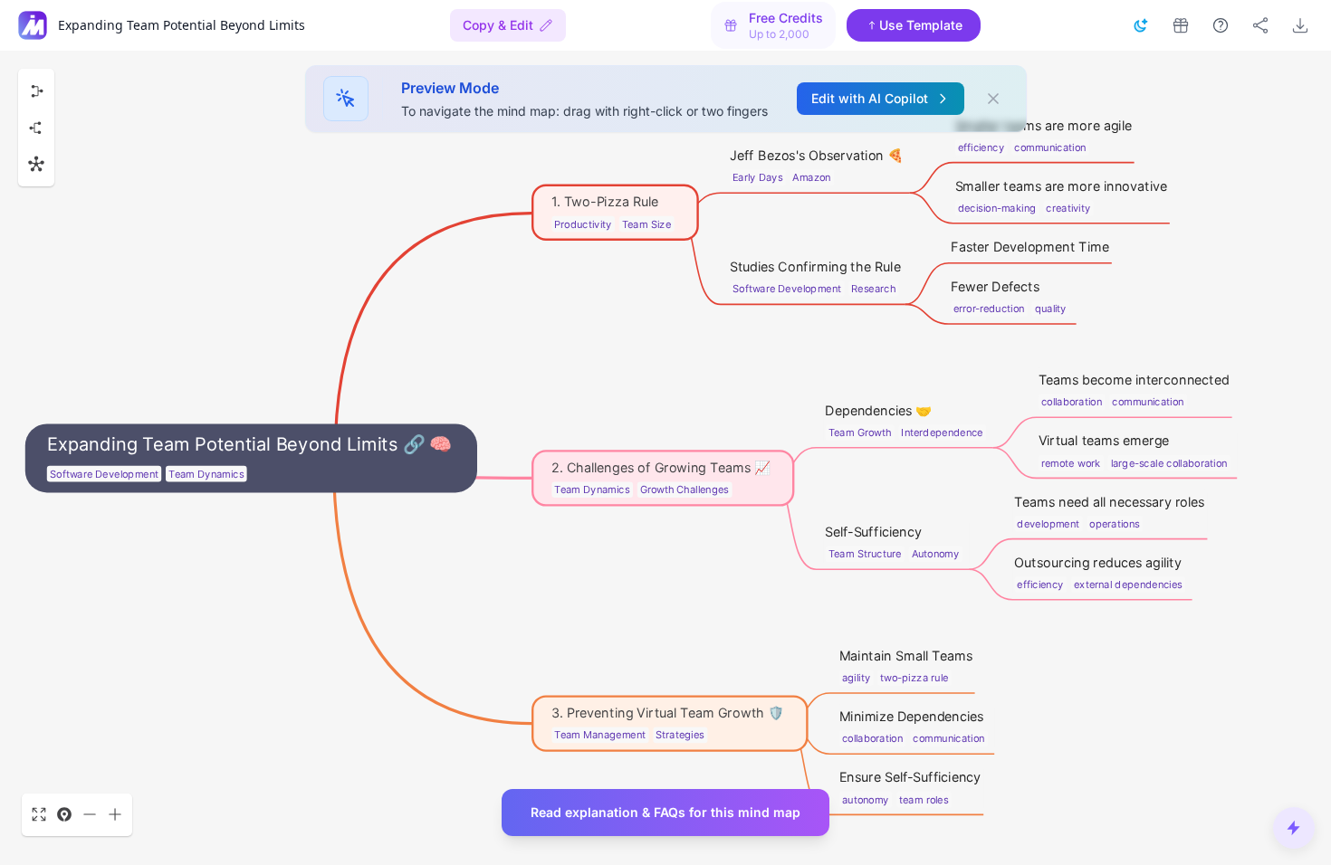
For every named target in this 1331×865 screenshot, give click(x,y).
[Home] (32, 25)
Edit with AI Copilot (869, 98)
